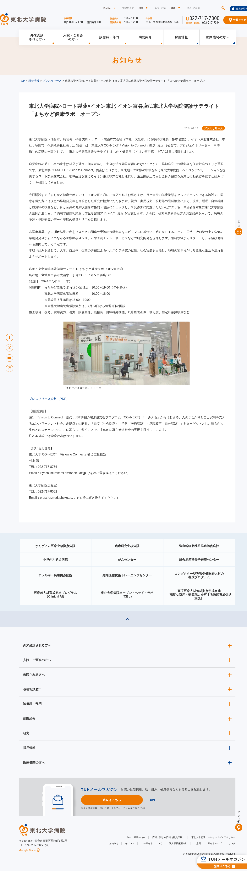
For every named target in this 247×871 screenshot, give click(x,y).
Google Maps (27, 850)
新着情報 (33, 80)
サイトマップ (215, 843)
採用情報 (181, 37)
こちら (126, 808)
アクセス (238, 816)
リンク (231, 843)
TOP (22, 80)
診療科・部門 (109, 37)
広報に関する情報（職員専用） (168, 837)
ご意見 (197, 843)
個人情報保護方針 (178, 843)
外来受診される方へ (37, 37)
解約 (152, 800)
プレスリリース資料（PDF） (49, 398)
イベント (129, 843)
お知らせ (113, 843)
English (107, 8)
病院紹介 (145, 37)
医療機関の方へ (217, 37)
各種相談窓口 (32, 689)
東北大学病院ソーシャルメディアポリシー (213, 837)
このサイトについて (151, 843)
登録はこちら (111, 800)
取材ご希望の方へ (136, 837)
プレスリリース (52, 80)
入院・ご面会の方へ (73, 37)
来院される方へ (34, 674)
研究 (26, 733)
